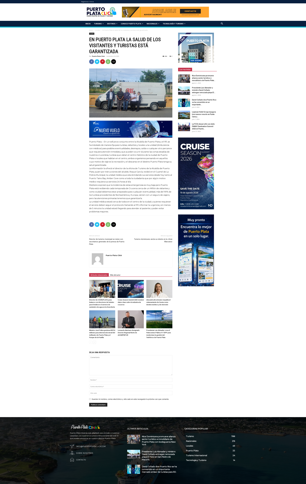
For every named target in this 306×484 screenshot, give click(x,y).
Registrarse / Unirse (87, 2)
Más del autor (115, 275)
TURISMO (98, 24)
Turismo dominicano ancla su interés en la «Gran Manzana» (153, 240)
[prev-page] (90, 342)
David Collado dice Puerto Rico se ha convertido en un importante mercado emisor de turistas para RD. (159, 469)
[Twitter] (97, 61)
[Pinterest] (102, 61)
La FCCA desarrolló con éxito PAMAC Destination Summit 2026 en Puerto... (203, 126)
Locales (97, 30)
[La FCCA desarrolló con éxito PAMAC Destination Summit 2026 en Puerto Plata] (184, 127)
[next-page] (94, 342)
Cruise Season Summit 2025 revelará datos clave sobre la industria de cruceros (131, 302)
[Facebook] (91, 61)
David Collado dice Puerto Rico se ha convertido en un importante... (204, 102)
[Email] (113, 61)
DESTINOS (111, 24)
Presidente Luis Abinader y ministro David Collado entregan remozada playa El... (203, 90)
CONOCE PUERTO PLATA (131, 24)
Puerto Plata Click (98, 56)
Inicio (88, 24)
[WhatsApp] (108, 61)
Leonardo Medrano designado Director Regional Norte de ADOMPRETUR (128, 332)
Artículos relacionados (99, 275)
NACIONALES (152, 24)
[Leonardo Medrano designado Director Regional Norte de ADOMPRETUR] (131, 319)
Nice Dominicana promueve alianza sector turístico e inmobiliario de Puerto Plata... (203, 78)
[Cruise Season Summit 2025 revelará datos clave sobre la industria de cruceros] (131, 289)
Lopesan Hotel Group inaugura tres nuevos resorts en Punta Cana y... (204, 114)
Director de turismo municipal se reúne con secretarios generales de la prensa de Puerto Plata (106, 241)
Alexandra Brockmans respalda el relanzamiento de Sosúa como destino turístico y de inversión (158, 302)
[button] (222, 24)
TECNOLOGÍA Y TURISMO (173, 24)
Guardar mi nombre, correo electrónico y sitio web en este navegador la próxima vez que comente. (130, 399)
